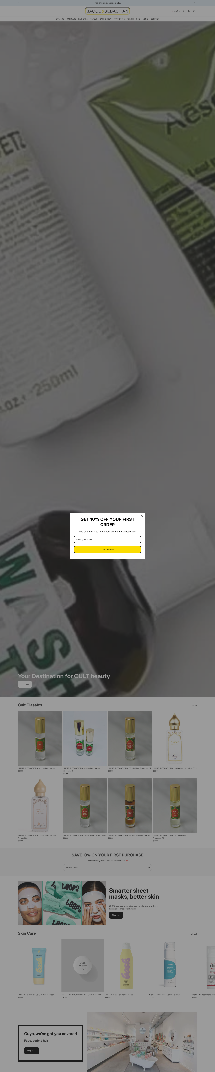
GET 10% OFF (107, 549)
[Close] (142, 516)
